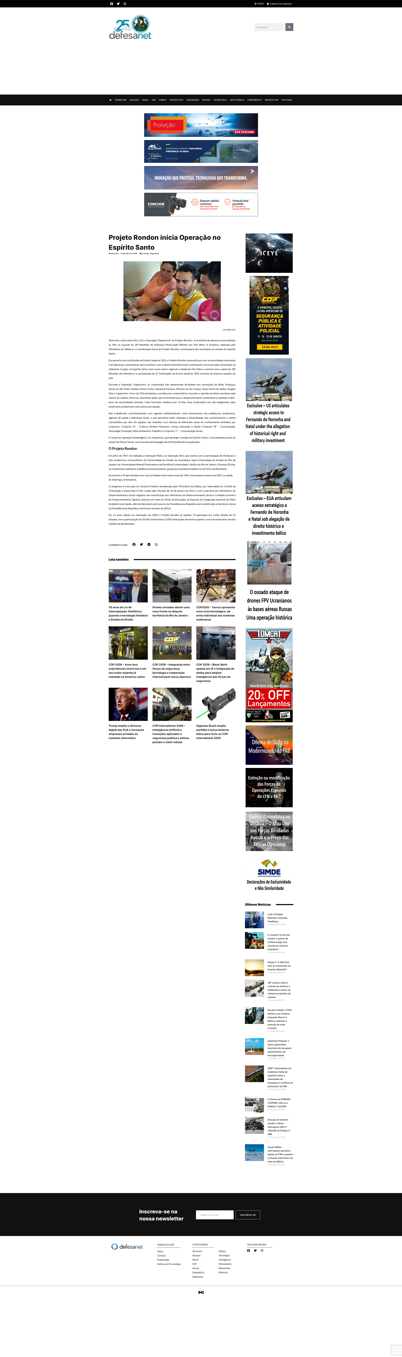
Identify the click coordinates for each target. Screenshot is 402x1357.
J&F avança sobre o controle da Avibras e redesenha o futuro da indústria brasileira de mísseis (279, 989)
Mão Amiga (144, 253)
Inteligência (237, 100)
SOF (154, 100)
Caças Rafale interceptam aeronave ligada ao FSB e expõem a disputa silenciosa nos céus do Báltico (280, 1154)
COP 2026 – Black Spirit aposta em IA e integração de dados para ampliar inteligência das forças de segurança (215, 673)
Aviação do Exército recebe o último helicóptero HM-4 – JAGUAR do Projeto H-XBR (279, 1126)
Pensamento (254, 100)
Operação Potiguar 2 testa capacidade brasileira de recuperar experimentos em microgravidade (279, 1048)
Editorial (287, 100)
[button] (134, 544)
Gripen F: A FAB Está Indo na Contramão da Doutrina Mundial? (279, 966)
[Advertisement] (201, 64)
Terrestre (121, 100)
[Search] (289, 27)
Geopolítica (176, 100)
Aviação (134, 100)
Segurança (193, 100)
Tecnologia (220, 100)
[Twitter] (118, 3)
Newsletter (272, 100)
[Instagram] (124, 3)
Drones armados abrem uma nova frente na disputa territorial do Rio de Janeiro (171, 611)
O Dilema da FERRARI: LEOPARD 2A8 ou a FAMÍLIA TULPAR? (279, 1103)
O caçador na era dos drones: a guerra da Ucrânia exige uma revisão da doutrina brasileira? (279, 942)
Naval (145, 100)
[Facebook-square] (111, 3)
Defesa (206, 100)
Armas (162, 100)
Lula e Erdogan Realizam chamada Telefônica (277, 918)
